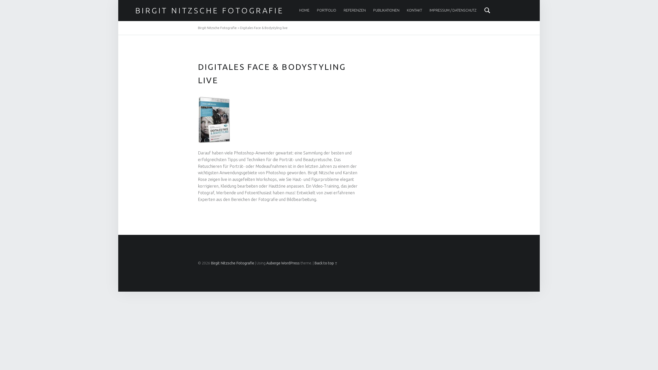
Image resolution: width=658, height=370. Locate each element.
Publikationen (386, 10)
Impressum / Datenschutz (453, 10)
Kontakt (414, 10)
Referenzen (355, 10)
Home (304, 10)
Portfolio (326, 10)
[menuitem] (304, 10)
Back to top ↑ (325, 263)
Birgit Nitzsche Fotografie (209, 10)
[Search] (487, 10)
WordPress (290, 263)
